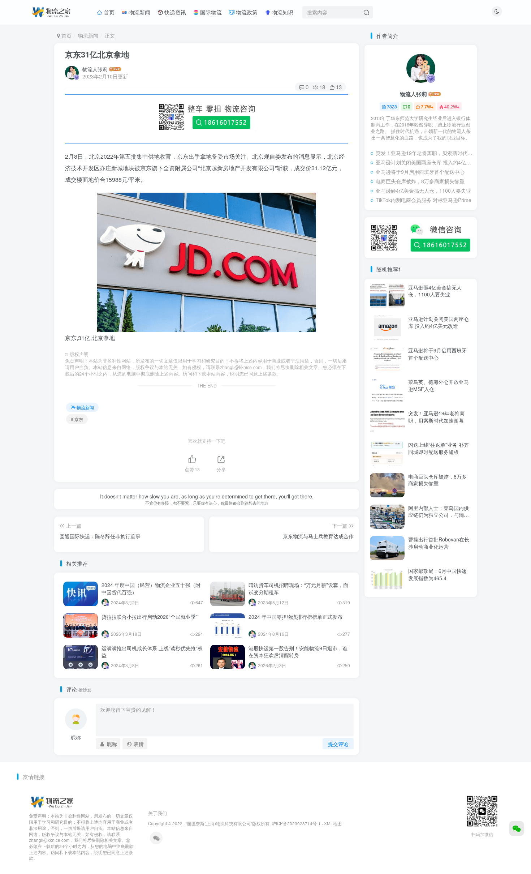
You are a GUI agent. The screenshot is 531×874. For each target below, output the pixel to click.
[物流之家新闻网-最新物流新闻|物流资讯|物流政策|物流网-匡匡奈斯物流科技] (51, 11)
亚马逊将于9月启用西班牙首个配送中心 (420, 171)
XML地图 (333, 823)
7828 (392, 106)
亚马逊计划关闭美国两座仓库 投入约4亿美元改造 (424, 162)
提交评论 (338, 743)
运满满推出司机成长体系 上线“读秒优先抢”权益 (152, 651)
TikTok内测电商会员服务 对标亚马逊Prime (423, 199)
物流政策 (246, 12)
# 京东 (77, 419)
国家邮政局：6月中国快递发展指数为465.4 (437, 574)
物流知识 (281, 12)
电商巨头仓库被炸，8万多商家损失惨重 (420, 181)
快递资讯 (174, 12)
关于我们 (157, 813)
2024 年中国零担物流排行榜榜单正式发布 (295, 616)
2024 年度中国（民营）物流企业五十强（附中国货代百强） (151, 588)
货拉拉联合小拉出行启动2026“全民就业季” (150, 616)
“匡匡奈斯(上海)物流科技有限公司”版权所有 (227, 823)
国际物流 (210, 12)
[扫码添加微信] (516, 828)
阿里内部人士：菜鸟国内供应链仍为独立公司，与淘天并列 (438, 515)
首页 (108, 12)
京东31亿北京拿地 (97, 54)
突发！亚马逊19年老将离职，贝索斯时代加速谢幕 (424, 153)
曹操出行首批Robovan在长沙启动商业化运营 (438, 543)
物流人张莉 (95, 69)
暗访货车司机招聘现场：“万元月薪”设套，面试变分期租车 (298, 588)
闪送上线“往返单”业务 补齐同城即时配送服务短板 (438, 448)
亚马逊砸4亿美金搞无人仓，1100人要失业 (423, 190)
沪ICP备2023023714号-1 (296, 823)
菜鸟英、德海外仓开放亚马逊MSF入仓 (438, 385)
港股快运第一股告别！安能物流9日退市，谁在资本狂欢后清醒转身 (298, 651)
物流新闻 (138, 12)
